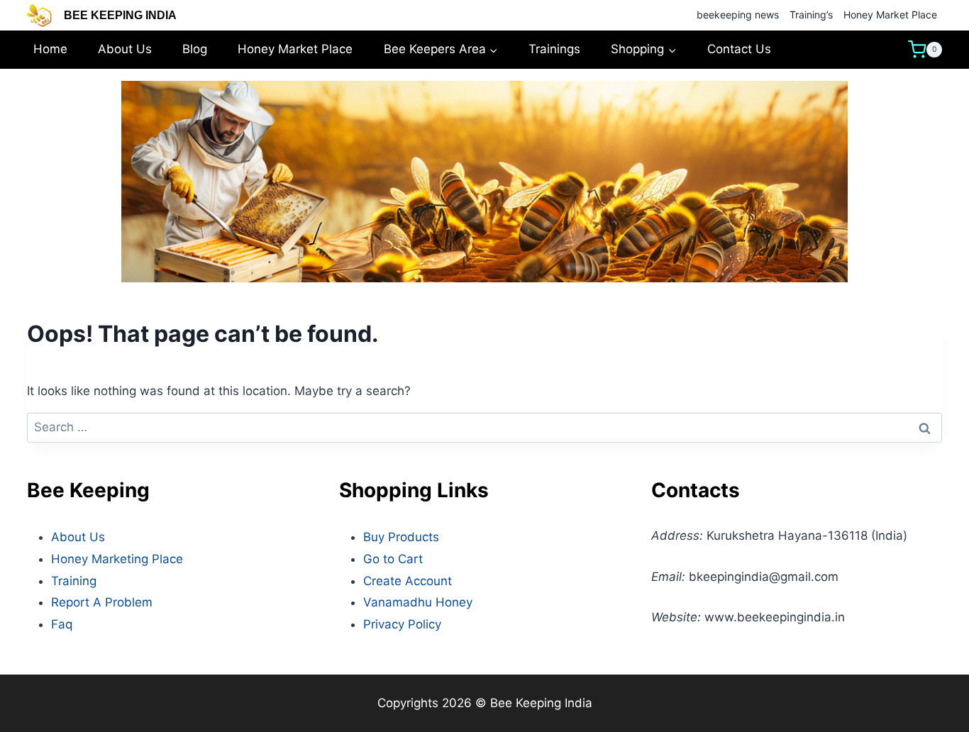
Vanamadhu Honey (417, 602)
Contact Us (739, 49)
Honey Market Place (890, 15)
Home (50, 49)
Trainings (554, 49)
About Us (125, 49)
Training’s (811, 15)
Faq (61, 624)
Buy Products (401, 537)
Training (73, 581)
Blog (194, 49)
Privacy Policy (402, 624)
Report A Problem (102, 602)
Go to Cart (393, 559)
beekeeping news (738, 15)
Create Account (407, 581)
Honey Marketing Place (117, 559)
